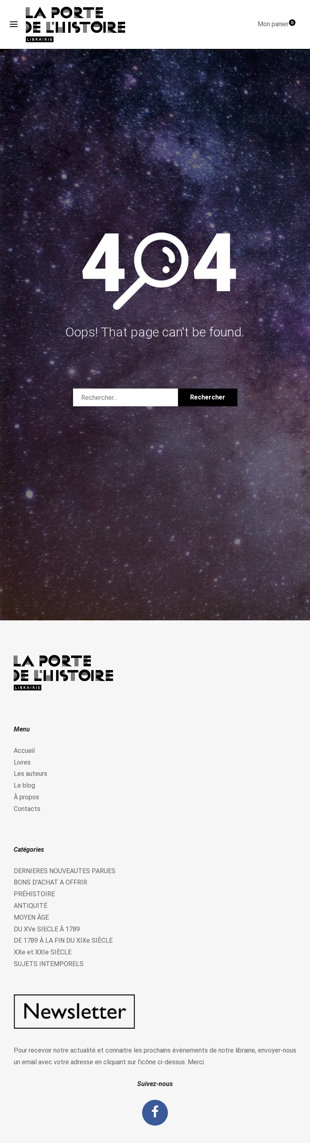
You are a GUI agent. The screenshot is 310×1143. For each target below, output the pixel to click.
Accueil (24, 750)
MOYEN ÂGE (31, 917)
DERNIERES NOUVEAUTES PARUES (64, 871)
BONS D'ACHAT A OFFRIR (50, 882)
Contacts (27, 809)
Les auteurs (30, 773)
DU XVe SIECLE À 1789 (47, 929)
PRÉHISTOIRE (34, 894)
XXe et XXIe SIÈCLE (42, 952)
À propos (26, 797)
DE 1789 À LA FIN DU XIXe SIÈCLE (63, 940)
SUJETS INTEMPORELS (49, 964)
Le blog (24, 785)
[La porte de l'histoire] (79, 24)
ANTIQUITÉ (30, 906)
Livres (22, 762)
